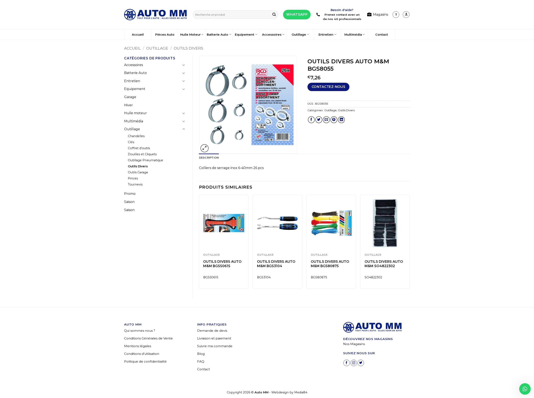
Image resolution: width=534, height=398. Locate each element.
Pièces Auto (164, 34)
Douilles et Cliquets (142, 154)
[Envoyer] (274, 14)
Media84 (300, 392)
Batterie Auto (217, 34)
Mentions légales (137, 346)
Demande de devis (212, 331)
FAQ (200, 361)
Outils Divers (188, 48)
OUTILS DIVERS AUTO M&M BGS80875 (330, 264)
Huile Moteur (190, 34)
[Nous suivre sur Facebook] (346, 363)
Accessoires (271, 34)
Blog (201, 354)
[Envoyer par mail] (326, 119)
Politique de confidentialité (145, 361)
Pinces (133, 178)
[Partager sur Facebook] (311, 119)
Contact (381, 34)
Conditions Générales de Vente (148, 338)
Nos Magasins (354, 344)
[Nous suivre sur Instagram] (353, 363)
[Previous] (199, 243)
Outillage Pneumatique (145, 160)
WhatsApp (296, 14)
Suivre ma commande (214, 346)
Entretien (326, 34)
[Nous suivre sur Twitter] (361, 363)
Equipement (244, 34)
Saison (129, 202)
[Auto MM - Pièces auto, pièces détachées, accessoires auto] (155, 14)
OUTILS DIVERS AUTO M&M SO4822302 (384, 264)
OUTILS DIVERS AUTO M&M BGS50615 (222, 264)
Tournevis (135, 184)
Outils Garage (138, 172)
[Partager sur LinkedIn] (341, 119)
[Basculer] (183, 64)
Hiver (128, 105)
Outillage (299, 34)
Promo (130, 194)
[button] (406, 14)
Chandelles (136, 136)
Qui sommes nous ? (139, 331)
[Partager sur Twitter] (318, 119)
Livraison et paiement (214, 338)
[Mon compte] (396, 14)
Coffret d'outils (139, 148)
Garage (130, 97)
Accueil (138, 34)
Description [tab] (209, 157)
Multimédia (353, 34)
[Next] (410, 243)
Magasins (380, 14)
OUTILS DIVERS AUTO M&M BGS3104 (276, 264)
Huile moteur (135, 113)
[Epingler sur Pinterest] (333, 119)
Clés (131, 142)
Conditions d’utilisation (141, 354)
